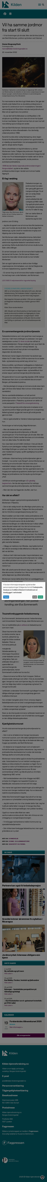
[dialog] (23, 591)
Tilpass (6, 597)
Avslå (34, 597)
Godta (40, 597)
